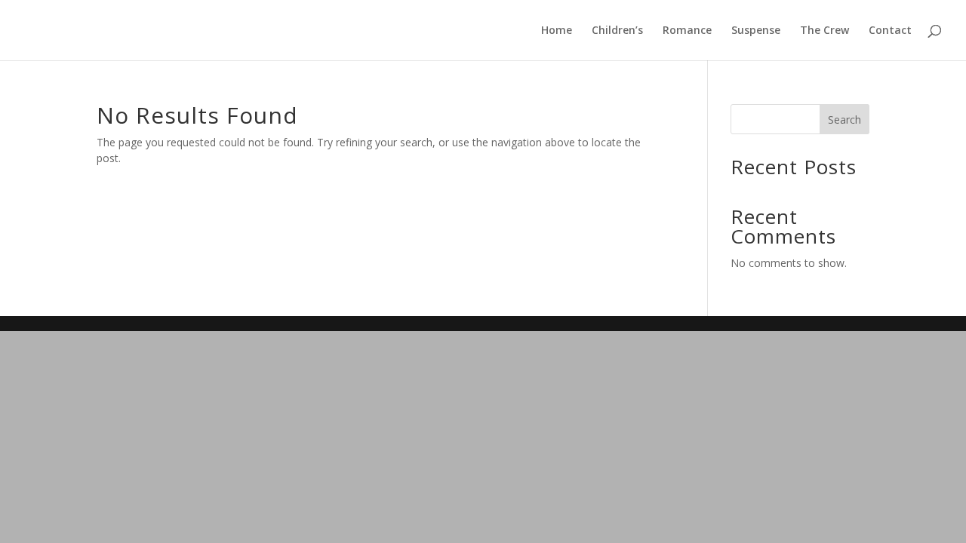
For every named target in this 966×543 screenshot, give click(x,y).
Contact (890, 31)
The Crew (824, 31)
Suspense (755, 31)
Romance (687, 31)
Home (556, 31)
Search (844, 119)
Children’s (617, 31)
